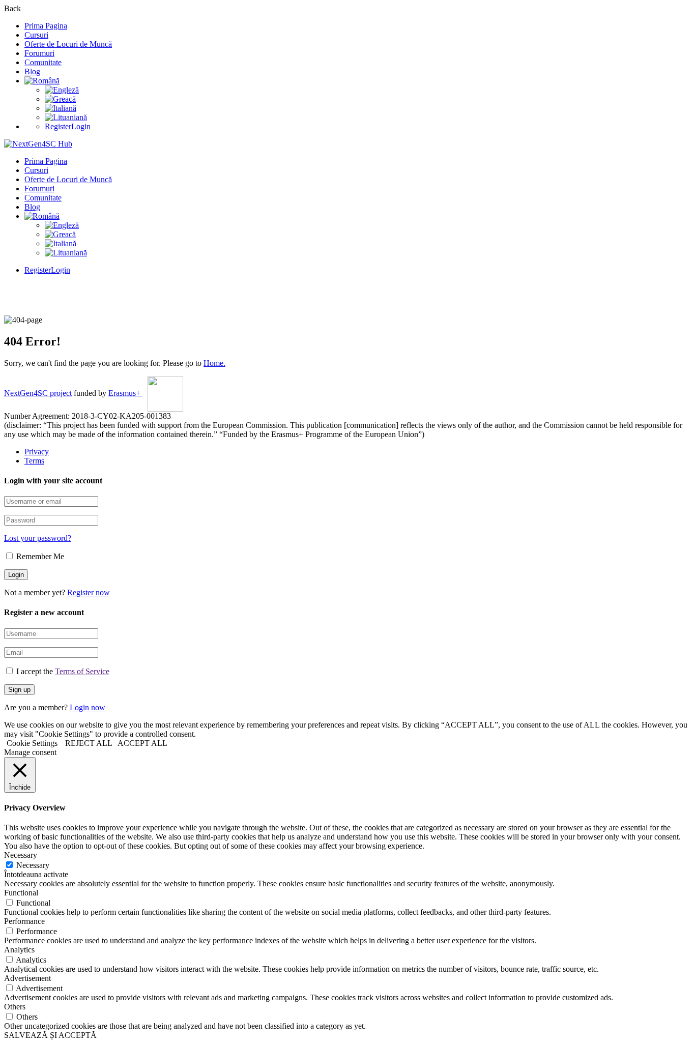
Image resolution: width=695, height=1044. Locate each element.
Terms (34, 460)
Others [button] (14, 1006)
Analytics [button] (19, 949)
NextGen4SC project (38, 392)
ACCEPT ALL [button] (142, 743)
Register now (88, 592)
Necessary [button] (20, 855)
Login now (87, 707)
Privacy (36, 451)
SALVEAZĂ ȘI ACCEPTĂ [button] (50, 1035)
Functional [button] (21, 892)
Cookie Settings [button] (32, 743)
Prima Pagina (45, 25)
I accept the (62, 671)
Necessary (32, 865)
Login (81, 126)
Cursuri (36, 35)
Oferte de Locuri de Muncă (68, 44)
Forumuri (39, 53)
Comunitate (43, 62)
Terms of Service (82, 671)
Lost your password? (37, 538)
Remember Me (39, 556)
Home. (214, 363)
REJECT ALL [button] (88, 743)
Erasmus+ (125, 392)
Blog (32, 71)
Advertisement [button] (27, 978)
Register (58, 126)
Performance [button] (24, 921)
